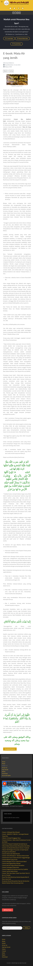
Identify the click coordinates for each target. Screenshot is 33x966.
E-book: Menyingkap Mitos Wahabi (11, 863)
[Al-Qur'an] (14, 8)
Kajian (3, 955)
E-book (4, 951)
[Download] (23, 8)
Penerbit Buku (17, 44)
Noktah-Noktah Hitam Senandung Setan (13, 883)
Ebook (5, 71)
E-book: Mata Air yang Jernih (9, 859)
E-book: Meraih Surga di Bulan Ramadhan (13, 865)
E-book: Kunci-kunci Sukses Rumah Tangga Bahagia (16, 857)
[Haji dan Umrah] (18, 8)
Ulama (3, 949)
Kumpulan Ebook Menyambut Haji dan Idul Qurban (15, 881)
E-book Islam (10, 38)
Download (5, 773)
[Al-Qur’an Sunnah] (16, 3)
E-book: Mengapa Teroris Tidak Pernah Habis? (14, 861)
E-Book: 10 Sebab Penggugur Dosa (11, 838)
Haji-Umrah (5, 769)
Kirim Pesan (8, 910)
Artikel (4, 943)
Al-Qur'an (4, 767)
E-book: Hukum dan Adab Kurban (11, 853)
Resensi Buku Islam (23, 38)
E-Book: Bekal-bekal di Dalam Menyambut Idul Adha (16, 846)
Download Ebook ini (10, 749)
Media (3, 771)
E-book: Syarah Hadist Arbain (10, 871)
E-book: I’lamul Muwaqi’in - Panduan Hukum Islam (15, 855)
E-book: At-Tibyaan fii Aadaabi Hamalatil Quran (14, 844)
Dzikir (3, 953)
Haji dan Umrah (6, 947)
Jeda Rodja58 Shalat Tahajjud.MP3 (16, 806)
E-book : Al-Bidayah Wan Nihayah (11, 832)
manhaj (11, 71)
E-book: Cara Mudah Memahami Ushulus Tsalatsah (15, 848)
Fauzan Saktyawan (5, 806)
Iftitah (3, 763)
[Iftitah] (10, 8)
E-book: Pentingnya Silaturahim (10, 867)
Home (3, 761)
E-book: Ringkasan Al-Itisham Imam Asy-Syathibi (15, 869)
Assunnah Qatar (6, 775)
